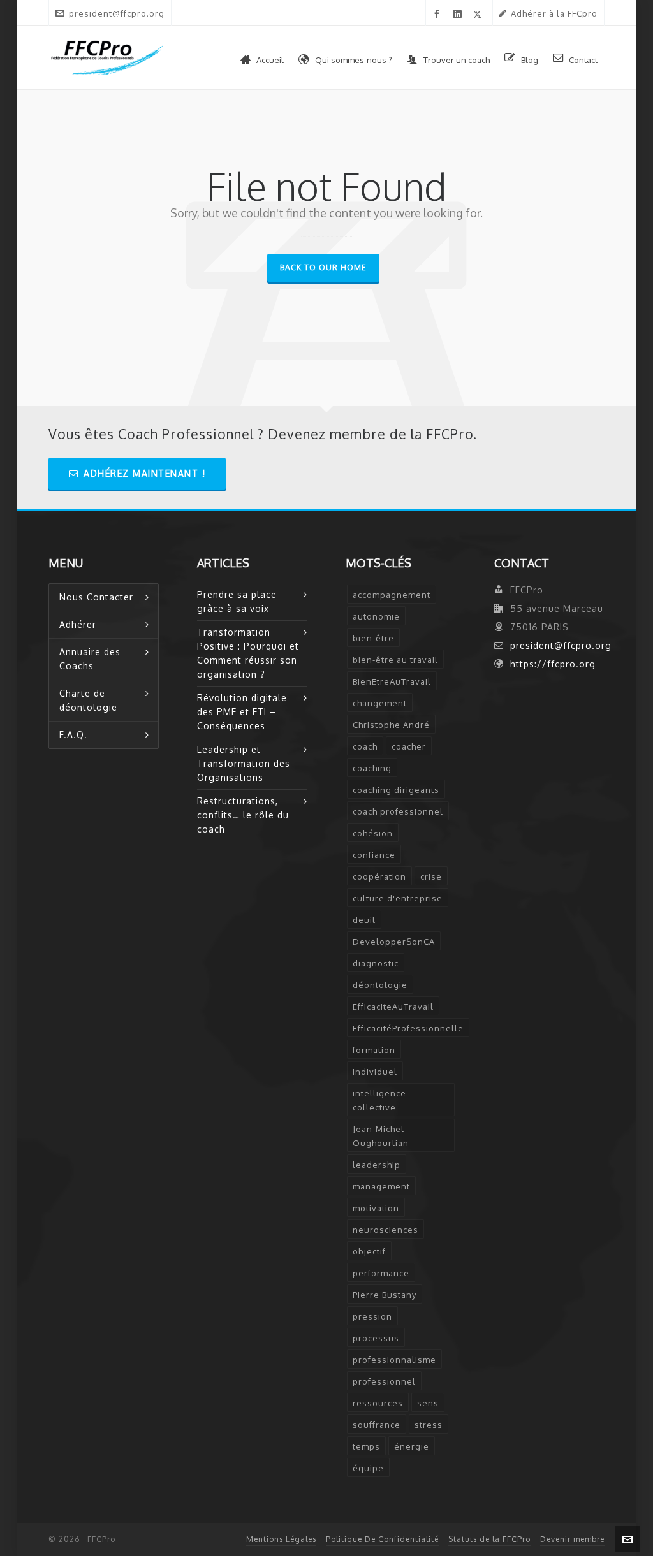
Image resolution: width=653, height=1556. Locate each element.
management (381, 1186)
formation (374, 1050)
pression (372, 1316)
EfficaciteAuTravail (393, 1006)
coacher (409, 746)
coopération (379, 876)
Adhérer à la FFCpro (554, 13)
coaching (372, 768)
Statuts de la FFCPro (489, 1539)
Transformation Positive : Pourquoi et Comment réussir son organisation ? (248, 653)
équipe (368, 1468)
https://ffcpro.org (553, 663)
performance (381, 1273)
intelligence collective (379, 1100)
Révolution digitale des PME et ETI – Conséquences (242, 711)
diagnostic (376, 963)
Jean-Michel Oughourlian (381, 1136)
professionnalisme (394, 1360)
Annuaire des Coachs (90, 658)
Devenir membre (572, 1539)
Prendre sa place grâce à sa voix (237, 601)
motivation (376, 1208)
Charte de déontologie (88, 700)
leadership (376, 1165)
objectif (369, 1251)
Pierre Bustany (384, 1295)
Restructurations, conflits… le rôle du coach (243, 815)
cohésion (373, 833)
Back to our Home (323, 267)
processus (376, 1338)
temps (366, 1446)
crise (431, 876)
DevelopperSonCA (394, 941)
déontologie (380, 985)
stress (429, 1425)
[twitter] (479, 14)
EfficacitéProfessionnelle (408, 1028)
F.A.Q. (73, 734)
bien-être (373, 638)
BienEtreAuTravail (392, 681)
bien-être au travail (395, 660)
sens (428, 1403)
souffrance (376, 1425)
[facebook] (439, 14)
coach (365, 746)
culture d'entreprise (398, 898)
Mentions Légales (281, 1539)
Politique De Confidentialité (382, 1539)
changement (380, 703)
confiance (374, 855)
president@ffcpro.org (117, 13)
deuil (364, 920)
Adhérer (77, 624)
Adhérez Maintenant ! (144, 473)
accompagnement (391, 595)
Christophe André (391, 725)
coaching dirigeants (396, 790)
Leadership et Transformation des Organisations (243, 763)
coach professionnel (398, 811)
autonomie (376, 616)
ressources (378, 1403)
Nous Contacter (96, 597)
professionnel (384, 1381)
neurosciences (385, 1230)
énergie (411, 1446)
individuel (375, 1071)
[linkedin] (459, 14)
